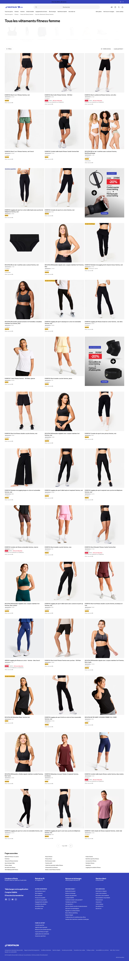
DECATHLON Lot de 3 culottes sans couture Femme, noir (22, 265)
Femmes (7, 858)
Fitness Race (48, 858)
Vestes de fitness (87, 39)
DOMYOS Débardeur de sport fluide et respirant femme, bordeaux (62, 775)
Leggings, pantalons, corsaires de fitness (27, 40)
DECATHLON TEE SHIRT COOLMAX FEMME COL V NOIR (101, 717)
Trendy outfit (48, 863)
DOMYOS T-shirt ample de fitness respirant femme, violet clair (103, 831)
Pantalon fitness (90, 863)
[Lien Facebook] (6, 899)
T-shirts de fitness (57, 39)
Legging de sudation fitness (93, 867)
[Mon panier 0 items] (122, 7)
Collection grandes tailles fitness (54, 865)
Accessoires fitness (91, 861)
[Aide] (115, 7)
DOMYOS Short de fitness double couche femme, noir (21, 433)
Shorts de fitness (42, 39)
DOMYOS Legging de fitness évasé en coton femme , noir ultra (103, 321)
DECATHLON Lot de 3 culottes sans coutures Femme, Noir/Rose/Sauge (101, 152)
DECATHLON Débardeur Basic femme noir (17, 717)
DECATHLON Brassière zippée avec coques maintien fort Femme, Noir (64, 265)
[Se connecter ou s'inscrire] (119, 7)
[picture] (24, 73)
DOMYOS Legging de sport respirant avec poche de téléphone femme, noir (104, 491)
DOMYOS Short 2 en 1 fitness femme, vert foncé (19, 151)
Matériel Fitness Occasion (12, 856)
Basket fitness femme (102, 39)
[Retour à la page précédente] (58, 846)
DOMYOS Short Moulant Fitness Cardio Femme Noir (100, 547)
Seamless (88, 865)
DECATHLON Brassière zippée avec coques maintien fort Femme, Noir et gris (104, 661)
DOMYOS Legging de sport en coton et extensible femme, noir (23, 831)
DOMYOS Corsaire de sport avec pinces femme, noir (100, 433)
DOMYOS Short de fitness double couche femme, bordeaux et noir (104, 604)
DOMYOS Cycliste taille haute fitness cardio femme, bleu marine (104, 774)
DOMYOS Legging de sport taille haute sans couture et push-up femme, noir (64, 604)
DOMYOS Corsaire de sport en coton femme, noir (60, 210)
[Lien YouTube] (12, 899)
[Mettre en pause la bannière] (120, 2)
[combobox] (119, 49)
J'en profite (104, 213)
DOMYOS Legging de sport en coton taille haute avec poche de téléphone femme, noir (24, 211)
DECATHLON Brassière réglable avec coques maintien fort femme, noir (62, 434)
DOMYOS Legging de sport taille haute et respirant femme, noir (64, 490)
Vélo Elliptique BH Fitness (11, 869)
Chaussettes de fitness (51, 867)
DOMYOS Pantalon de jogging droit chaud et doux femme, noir (104, 265)
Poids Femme (89, 856)
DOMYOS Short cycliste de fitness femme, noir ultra (100, 95)
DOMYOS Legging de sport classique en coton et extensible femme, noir (63, 322)
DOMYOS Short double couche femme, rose (58, 547)
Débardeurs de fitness (72, 39)
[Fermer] (123, 2)
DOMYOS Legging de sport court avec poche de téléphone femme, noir (62, 831)
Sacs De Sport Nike (10, 863)
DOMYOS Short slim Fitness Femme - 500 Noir (58, 95)
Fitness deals (8, 865)
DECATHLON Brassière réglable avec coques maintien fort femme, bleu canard (22, 604)
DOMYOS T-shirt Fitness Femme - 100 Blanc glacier (20, 378)
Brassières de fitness (12, 39)
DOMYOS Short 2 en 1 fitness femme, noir (17, 95)
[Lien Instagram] (16, 899)
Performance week (50, 861)
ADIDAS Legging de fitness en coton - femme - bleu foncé (22, 660)
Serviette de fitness (10, 867)
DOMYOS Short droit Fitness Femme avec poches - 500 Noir (63, 660)
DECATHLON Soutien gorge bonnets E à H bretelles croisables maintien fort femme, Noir (23, 322)
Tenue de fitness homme (11, 861)
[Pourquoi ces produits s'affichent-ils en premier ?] (101, 49)
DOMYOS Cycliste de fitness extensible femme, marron (21, 547)
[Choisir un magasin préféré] (111, 7)
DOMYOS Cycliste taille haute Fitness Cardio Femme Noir (62, 151)
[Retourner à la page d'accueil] (14, 7)
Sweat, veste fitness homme (52, 869)
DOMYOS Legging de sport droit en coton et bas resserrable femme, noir (63, 718)
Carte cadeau (119, 11)
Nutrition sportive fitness (92, 858)
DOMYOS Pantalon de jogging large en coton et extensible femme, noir (22, 491)
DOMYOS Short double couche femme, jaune (58, 378)
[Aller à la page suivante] (71, 846)
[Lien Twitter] (9, 899)
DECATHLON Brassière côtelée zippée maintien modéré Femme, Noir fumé (24, 775)
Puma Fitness (48, 856)
